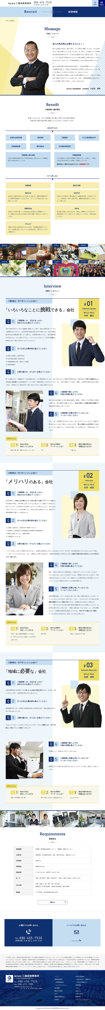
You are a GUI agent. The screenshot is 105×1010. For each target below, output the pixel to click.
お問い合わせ (79, 993)
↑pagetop (98, 1001)
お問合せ (102, 4)
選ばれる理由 (58, 991)
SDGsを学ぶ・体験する (84, 979)
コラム (77, 988)
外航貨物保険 (59, 982)
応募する (52, 902)
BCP (56, 993)
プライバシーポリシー (82, 999)
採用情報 (78, 985)
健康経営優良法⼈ (60, 996)
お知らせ (78, 991)
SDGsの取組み (80, 976)
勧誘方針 (78, 996)
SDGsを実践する (82, 982)
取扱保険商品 (58, 979)
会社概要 (57, 988)
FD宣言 (57, 999)
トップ (56, 976)
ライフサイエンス (61, 985)
